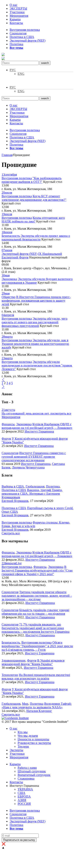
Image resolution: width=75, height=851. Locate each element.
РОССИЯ (24, 803)
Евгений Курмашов (15, 501)
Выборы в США (13, 486)
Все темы (16, 47)
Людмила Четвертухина (28, 467)
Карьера (15, 19)
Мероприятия (19, 15)
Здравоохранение (13, 660)
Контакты (16, 23)
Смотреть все (11, 533)
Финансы (8, 424)
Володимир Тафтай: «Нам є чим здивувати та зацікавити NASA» (37, 705)
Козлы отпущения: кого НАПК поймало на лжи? (33, 219)
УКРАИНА (25, 789)
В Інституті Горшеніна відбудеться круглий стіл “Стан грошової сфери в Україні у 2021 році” (37, 570)
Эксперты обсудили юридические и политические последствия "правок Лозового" (37, 365)
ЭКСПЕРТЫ (18, 8)
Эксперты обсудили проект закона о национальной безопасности (36, 237)
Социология (18, 33)
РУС (13, 70)
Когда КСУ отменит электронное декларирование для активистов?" (34, 197)
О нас (13, 5)
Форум (6, 438)
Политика (16, 44)
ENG (21, 73)
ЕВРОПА (24, 796)
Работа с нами (27, 767)
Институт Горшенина (39, 431)
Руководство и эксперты (34, 743)
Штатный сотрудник (32, 771)
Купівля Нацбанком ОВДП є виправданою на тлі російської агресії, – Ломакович (37, 426)
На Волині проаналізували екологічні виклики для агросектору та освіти (36, 676)
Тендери (23, 746)
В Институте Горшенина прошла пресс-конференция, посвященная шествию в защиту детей (36, 300)
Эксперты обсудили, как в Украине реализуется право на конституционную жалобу (35, 343)
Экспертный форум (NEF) (27, 40)
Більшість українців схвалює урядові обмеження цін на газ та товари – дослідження (35, 611)
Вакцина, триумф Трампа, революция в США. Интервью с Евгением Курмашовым (32, 493)
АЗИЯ (22, 800)
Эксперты (16, 750)
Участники (17, 12)
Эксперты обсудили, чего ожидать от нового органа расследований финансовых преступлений (34, 322)
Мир (25, 703)
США (21, 793)
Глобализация (35, 486)
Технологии (10, 675)
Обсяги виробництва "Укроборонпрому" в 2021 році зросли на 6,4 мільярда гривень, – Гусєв (37, 646)
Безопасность (11, 235)
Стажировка (26, 778)
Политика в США (22, 37)
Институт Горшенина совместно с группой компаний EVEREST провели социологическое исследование (34, 456)
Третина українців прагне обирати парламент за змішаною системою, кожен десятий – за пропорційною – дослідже (37, 595)
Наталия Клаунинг (39, 711)
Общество (8, 297)
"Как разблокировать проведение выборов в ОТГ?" (31, 179)
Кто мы (23, 732)
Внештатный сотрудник (34, 775)
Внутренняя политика (25, 29)
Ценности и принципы (33, 739)
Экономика (9, 279)
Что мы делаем (28, 735)
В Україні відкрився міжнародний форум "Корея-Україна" (33, 662)
